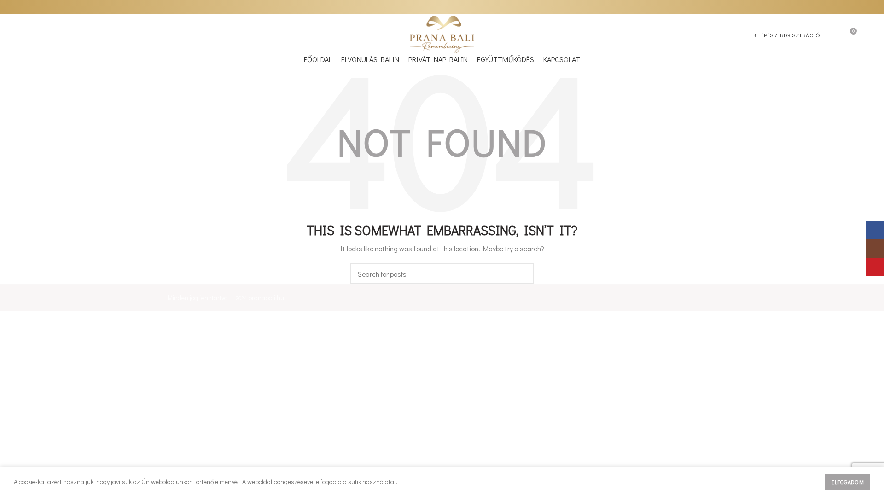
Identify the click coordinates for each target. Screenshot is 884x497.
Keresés (521, 273)
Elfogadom (848, 481)
